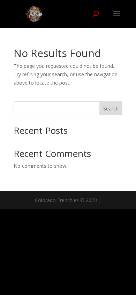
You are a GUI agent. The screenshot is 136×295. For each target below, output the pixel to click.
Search (111, 108)
